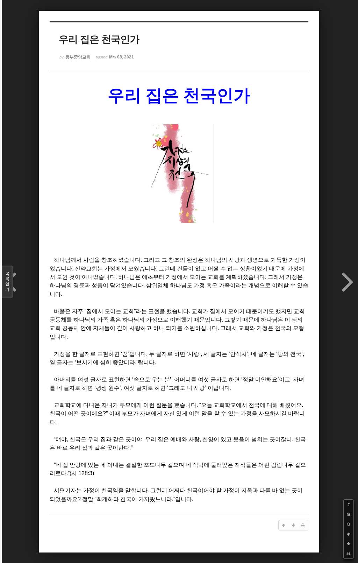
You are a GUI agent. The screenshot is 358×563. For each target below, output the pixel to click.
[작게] (348, 524)
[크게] (348, 514)
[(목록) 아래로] (348, 544)
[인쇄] (348, 553)
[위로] (348, 534)
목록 (7, 281)
